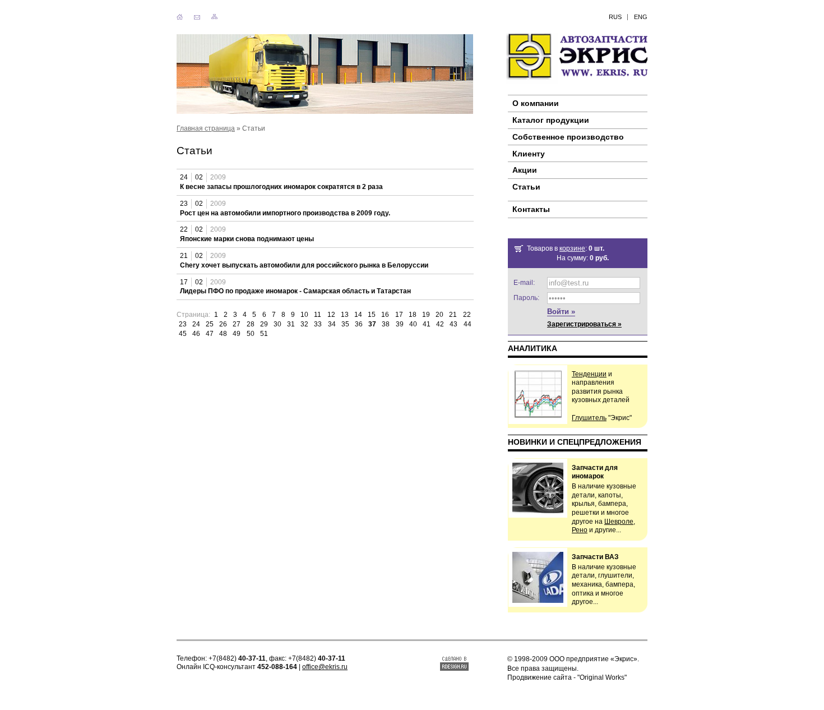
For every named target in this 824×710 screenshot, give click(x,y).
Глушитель (589, 418)
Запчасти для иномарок (595, 472)
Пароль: (526, 298)
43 (453, 324)
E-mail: (524, 283)
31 (291, 324)
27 (236, 324)
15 (372, 315)
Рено (579, 530)
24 (196, 324)
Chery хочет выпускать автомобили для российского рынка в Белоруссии (304, 265)
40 (413, 324)
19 (426, 315)
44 (467, 324)
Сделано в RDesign (454, 663)
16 (385, 315)
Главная (180, 17)
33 (318, 324)
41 (426, 324)
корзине (572, 248)
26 (223, 324)
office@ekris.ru (325, 667)
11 (317, 315)
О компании (535, 103)
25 (210, 324)
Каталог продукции (550, 120)
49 (236, 334)
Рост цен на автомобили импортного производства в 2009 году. (285, 213)
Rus (615, 16)
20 (439, 315)
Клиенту (528, 153)
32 (304, 324)
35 (345, 324)
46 (196, 334)
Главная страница (206, 128)
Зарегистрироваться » (584, 324)
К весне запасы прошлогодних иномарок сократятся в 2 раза (281, 187)
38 (386, 324)
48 (223, 334)
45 (183, 334)
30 (277, 324)
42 (440, 324)
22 (467, 315)
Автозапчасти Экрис (575, 58)
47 (210, 334)
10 (304, 315)
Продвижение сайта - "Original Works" (567, 677)
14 (358, 315)
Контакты (197, 17)
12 (331, 315)
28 (250, 324)
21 (453, 315)
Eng (640, 16)
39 (400, 324)
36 (359, 324)
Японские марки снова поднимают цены (247, 239)
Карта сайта (214, 17)
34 (332, 324)
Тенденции (589, 374)
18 (412, 315)
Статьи (526, 186)
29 (264, 324)
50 (250, 334)
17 (399, 315)
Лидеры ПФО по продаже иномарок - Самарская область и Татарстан (295, 291)
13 (345, 315)
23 (183, 324)
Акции (524, 169)
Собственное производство (568, 136)
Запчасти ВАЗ (595, 557)
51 (264, 334)
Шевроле (618, 521)
